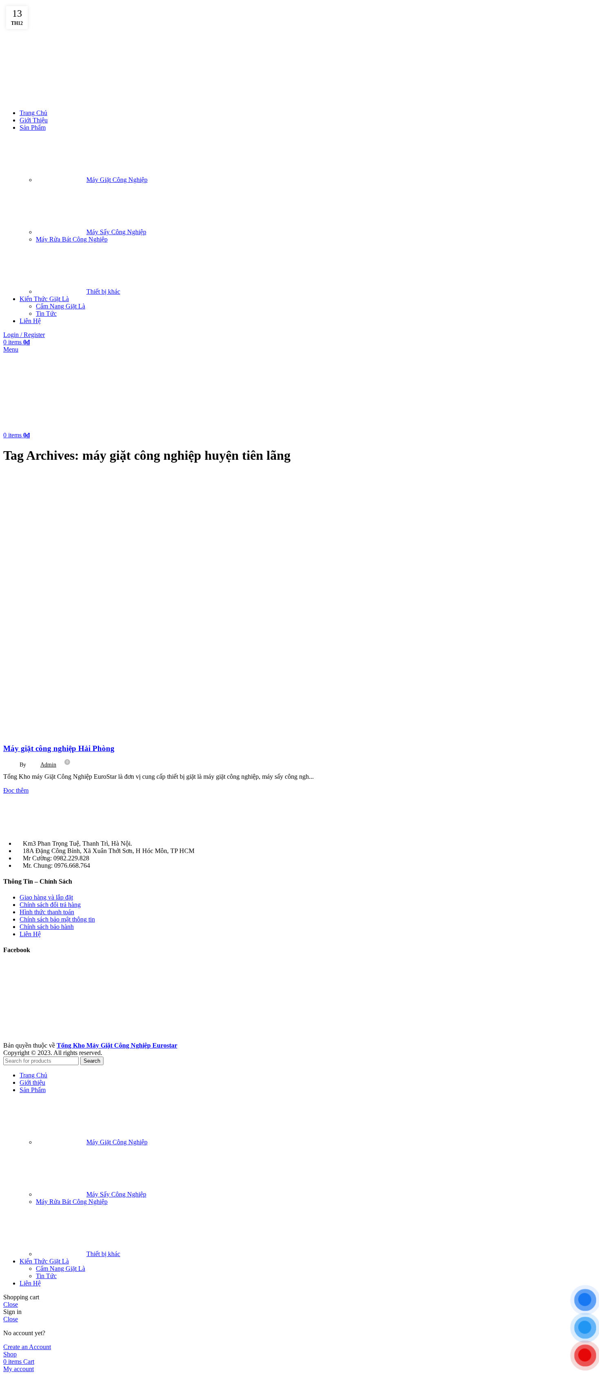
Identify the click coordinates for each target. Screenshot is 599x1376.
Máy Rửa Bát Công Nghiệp (72, 239)
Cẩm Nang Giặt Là (60, 306)
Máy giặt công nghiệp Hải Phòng (59, 748)
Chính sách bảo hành (47, 926)
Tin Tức (46, 313)
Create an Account (27, 1346)
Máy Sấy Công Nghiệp (116, 231)
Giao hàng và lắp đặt (46, 897)
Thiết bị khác (103, 291)
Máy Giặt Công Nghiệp (117, 179)
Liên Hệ (30, 934)
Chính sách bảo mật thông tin (57, 919)
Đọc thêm (16, 790)
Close (10, 1304)
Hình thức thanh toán (47, 911)
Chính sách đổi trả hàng (50, 904)
